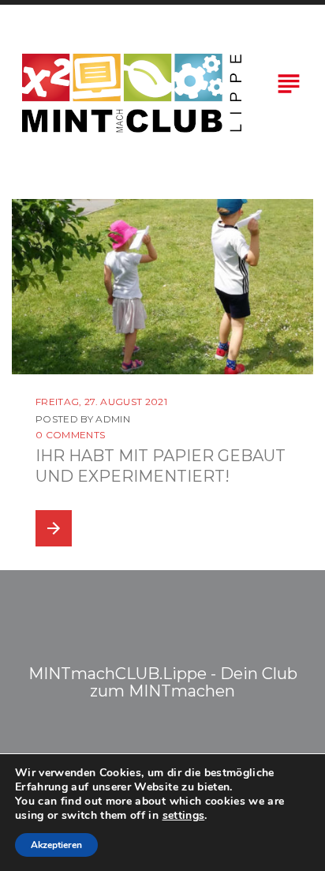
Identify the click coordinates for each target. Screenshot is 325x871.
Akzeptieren (56, 845)
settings (183, 816)
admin (112, 419)
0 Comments (70, 435)
